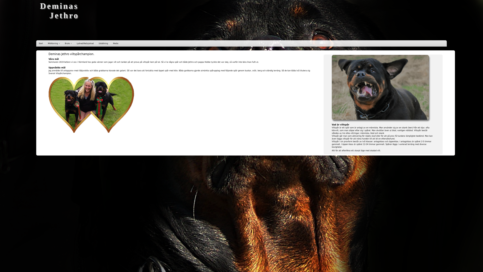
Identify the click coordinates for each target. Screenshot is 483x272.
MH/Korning (53, 43)
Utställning (103, 43)
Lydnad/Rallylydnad (85, 43)
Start (41, 43)
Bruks (67, 43)
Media (115, 43)
